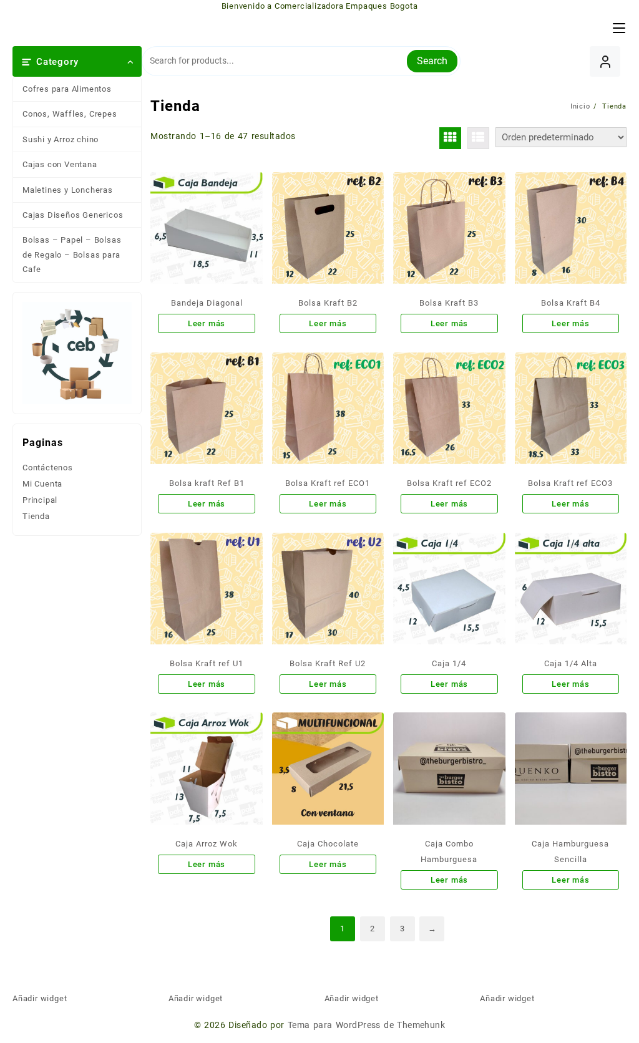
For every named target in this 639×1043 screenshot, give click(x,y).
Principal (39, 500)
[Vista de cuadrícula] (450, 138)
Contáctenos (47, 467)
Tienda (36, 516)
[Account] (605, 61)
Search (432, 61)
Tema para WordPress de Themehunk (367, 1025)
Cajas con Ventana (59, 164)
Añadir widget (39, 998)
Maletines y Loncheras (67, 190)
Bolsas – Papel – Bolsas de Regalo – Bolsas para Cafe (71, 254)
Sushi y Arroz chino (60, 139)
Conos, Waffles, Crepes (69, 114)
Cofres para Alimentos (67, 89)
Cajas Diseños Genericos (72, 215)
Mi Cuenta (42, 483)
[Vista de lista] (478, 138)
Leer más (206, 323)
